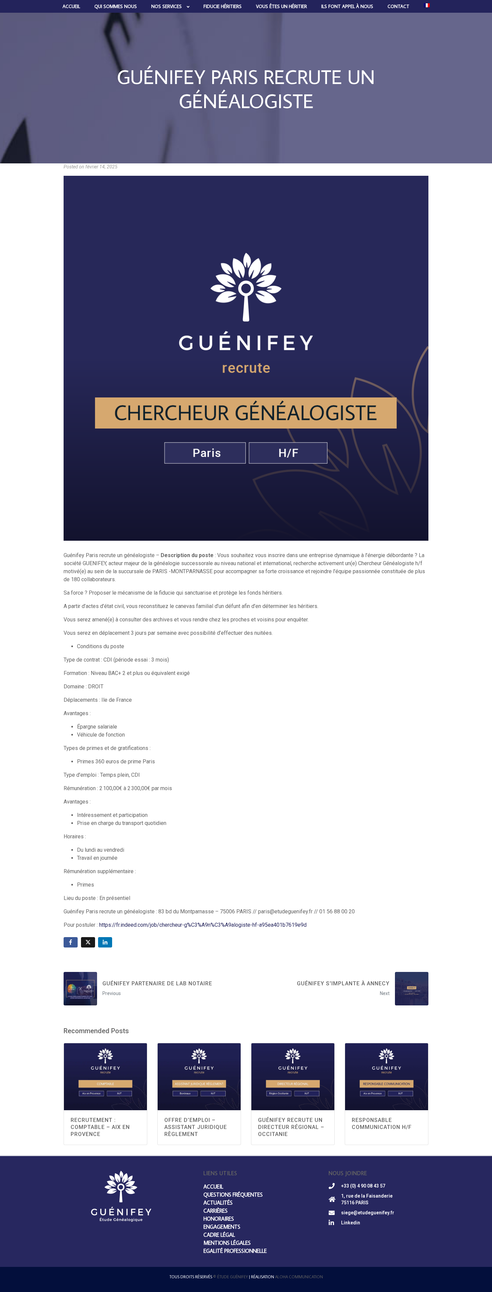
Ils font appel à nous (347, 6)
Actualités (218, 1202)
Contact (398, 6)
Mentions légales (227, 1242)
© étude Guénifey (230, 1276)
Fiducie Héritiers (222, 6)
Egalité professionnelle (235, 1250)
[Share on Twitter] (88, 942)
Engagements (221, 1226)
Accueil (71, 6)
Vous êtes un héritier (281, 6)
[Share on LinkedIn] (105, 942)
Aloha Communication (299, 1276)
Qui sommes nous (115, 6)
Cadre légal (219, 1234)
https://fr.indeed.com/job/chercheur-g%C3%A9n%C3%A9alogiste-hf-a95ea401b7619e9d (203, 925)
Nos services (166, 6)
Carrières (215, 1210)
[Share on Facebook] (71, 942)
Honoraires (218, 1218)
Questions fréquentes (233, 1194)
